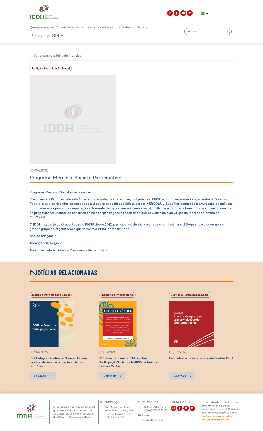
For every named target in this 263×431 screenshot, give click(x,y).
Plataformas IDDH (45, 35)
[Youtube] (183, 13)
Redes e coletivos (100, 27)
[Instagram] (170, 13)
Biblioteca (125, 27)
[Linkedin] (190, 13)
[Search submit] (228, 31)
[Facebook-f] (176, 13)
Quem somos (39, 27)
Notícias (143, 27)
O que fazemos (68, 27)
